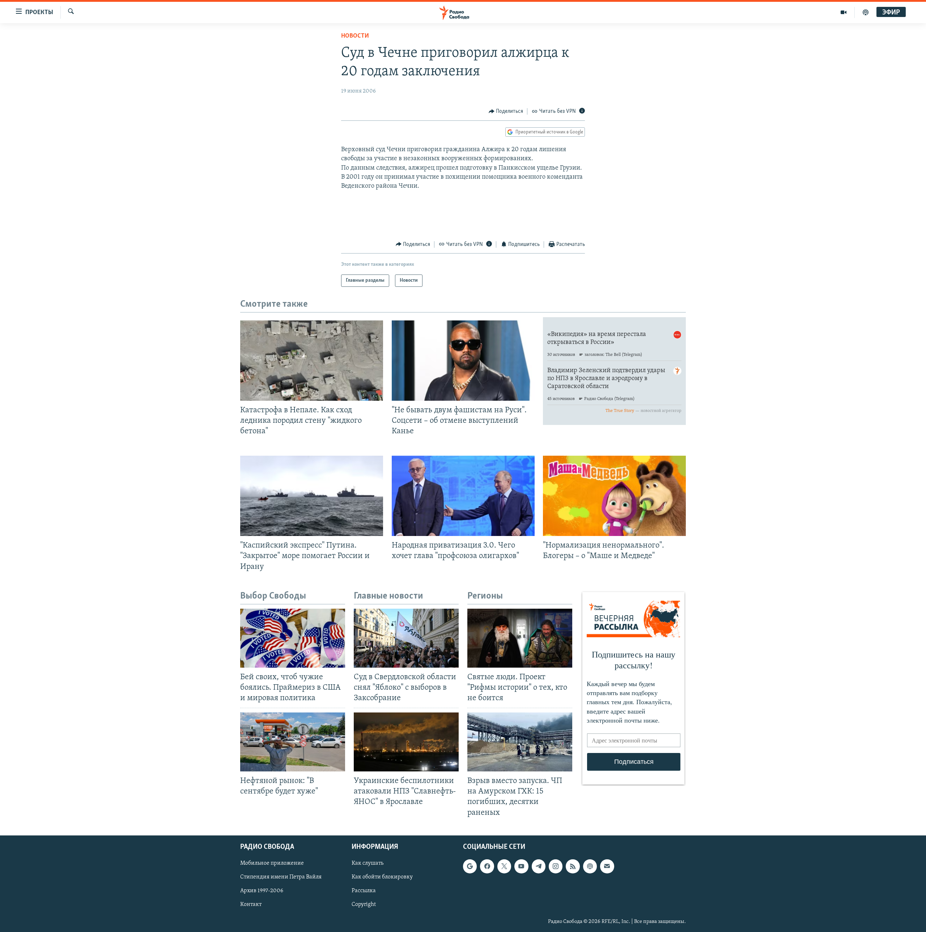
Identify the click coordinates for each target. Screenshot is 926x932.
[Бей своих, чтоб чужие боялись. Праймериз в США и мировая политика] (292, 638)
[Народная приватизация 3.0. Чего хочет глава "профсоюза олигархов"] (463, 496)
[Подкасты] (590, 866)
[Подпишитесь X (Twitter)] (504, 866)
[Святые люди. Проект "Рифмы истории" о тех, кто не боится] (519, 638)
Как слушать (367, 863)
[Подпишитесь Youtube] (521, 866)
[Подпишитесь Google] (470, 866)
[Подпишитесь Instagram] (555, 866)
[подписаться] (607, 866)
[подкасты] (865, 12)
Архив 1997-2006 (261, 891)
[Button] (506, 111)
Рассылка (364, 891)
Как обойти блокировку (382, 877)
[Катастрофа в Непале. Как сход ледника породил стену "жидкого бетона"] (311, 360)
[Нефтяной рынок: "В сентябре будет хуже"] (292, 741)
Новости (355, 36)
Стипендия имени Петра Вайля (281, 877)
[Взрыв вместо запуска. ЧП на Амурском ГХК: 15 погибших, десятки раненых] (519, 741)
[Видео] (844, 12)
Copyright (364, 904)
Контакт (251, 904)
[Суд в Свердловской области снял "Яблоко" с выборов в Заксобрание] (406, 638)
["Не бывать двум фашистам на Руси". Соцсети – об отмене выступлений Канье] (463, 360)
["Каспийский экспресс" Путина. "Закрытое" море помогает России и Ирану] (311, 496)
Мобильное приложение (272, 863)
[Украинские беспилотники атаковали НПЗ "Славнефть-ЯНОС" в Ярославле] (406, 741)
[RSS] (572, 866)
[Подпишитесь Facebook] (487, 866)
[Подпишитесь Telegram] (538, 866)
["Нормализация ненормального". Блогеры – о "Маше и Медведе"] (614, 496)
